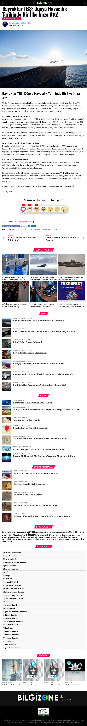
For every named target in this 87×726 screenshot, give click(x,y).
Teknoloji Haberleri (11, 635)
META (10, 537)
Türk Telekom (46, 539)
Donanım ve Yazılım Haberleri (15, 562)
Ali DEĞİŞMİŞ (15, 25)
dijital (82, 532)
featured (38, 230)
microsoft (16, 537)
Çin (10, 541)
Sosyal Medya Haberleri (13, 625)
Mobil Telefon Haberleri (13, 598)
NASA (23, 537)
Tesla (19, 539)
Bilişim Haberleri (10, 556)
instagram (66, 535)
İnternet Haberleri (10, 582)
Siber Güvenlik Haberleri (13, 621)
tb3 (45, 230)
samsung (35, 537)
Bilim (62, 532)
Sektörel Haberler (10, 615)
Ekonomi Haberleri (10, 569)
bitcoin (66, 532)
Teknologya (8, 628)
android (26, 532)
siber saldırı (54, 537)
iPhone (4, 537)
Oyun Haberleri (9, 608)
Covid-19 (75, 532)
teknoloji (7, 539)
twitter (37, 539)
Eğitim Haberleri (9, 566)
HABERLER (7, 579)
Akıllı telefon (12, 532)
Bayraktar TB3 (27, 230)
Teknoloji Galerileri (11, 631)
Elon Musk (13, 535)
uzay (52, 539)
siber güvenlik (44, 537)
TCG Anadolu (54, 230)
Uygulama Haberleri (11, 638)
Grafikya (6, 575)
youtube (5, 541)
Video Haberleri (9, 644)
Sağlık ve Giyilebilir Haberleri (15, 612)
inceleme (59, 535)
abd (6, 532)
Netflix (28, 537)
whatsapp (66, 539)
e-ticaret (5, 535)
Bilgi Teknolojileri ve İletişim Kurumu (47, 532)
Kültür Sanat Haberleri (12, 585)
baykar (16, 230)
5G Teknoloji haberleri (12, 552)
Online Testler (9, 602)
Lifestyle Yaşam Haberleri (13, 589)
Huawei (52, 535)
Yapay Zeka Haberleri (11, 648)
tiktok (24, 539)
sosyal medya (65, 537)
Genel (5, 572)
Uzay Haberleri (9, 641)
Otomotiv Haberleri (11, 605)
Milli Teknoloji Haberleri (13, 595)
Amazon (20, 532)
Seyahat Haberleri (10, 618)
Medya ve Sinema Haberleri (14, 592)
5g (3, 532)
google (45, 535)
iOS (79, 535)
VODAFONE (58, 539)
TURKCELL (30, 539)
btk (70, 532)
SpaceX (74, 537)
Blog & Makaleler (10, 559)
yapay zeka (78, 539)
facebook (22, 535)
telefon (14, 539)
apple (32, 531)
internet (74, 535)
